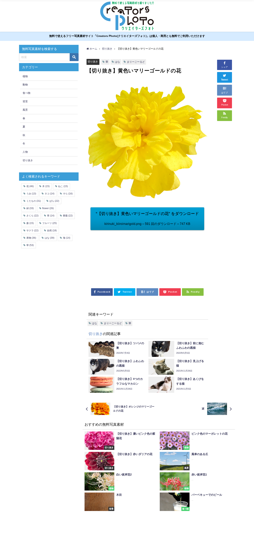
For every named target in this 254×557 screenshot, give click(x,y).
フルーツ (49, 223)
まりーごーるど (136, 62)
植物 (25, 76)
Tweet (224, 80)
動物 (25, 84)
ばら (54, 201)
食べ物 (26, 93)
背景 (25, 101)
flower (48, 208)
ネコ (49, 193)
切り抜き (93, 61)
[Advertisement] (118, 257)
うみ (31, 193)
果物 (31, 238)
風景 (25, 110)
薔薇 (68, 215)
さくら (32, 215)
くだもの (33, 201)
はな (117, 62)
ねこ (63, 186)
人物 (25, 152)
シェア (224, 67)
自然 (52, 230)
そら (68, 193)
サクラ (32, 230)
